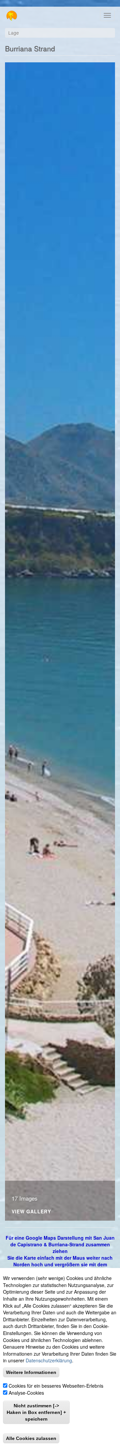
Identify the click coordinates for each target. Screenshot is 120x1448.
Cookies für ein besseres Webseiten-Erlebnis (56, 1385)
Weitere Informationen (31, 1372)
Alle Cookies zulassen (31, 1438)
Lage (13, 32)
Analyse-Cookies (26, 1392)
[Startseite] (9, 15)
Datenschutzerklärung (49, 1360)
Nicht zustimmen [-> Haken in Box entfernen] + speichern (36, 1412)
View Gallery (31, 1212)
